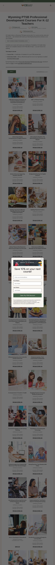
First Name (16, 280)
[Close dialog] (42, 259)
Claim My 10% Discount (27, 295)
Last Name (16, 287)
